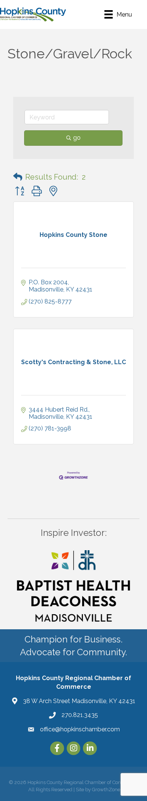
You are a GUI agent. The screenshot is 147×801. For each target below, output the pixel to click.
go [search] (77, 137)
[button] (17, 177)
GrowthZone (106, 789)
